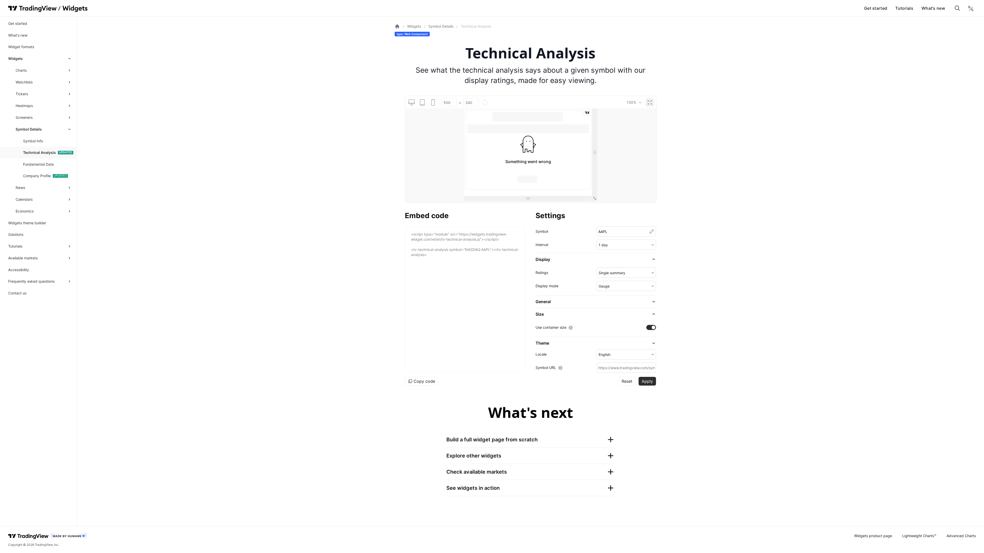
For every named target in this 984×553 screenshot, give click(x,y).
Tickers (22, 94)
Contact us (17, 293)
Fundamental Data (38, 164)
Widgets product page (873, 536)
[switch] (651, 327)
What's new (933, 8)
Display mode (547, 286)
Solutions (15, 234)
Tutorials (904, 8)
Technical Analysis (39, 152)
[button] (626, 245)
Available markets (23, 258)
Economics (25, 211)
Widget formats (21, 47)
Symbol (542, 231)
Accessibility (18, 270)
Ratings (542, 272)
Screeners (24, 117)
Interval (542, 244)
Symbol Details (29, 129)
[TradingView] (32, 8)
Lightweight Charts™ (919, 536)
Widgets (15, 58)
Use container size (551, 327)
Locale (541, 354)
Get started (875, 8)
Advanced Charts (961, 536)
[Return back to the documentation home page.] (397, 26)
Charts (21, 70)
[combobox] (633, 102)
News (20, 187)
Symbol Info (33, 141)
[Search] (957, 8)
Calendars (24, 199)
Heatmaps (24, 105)
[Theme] (971, 8)
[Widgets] (75, 9)
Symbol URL (546, 367)
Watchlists (24, 82)
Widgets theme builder (27, 223)
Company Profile (37, 176)
